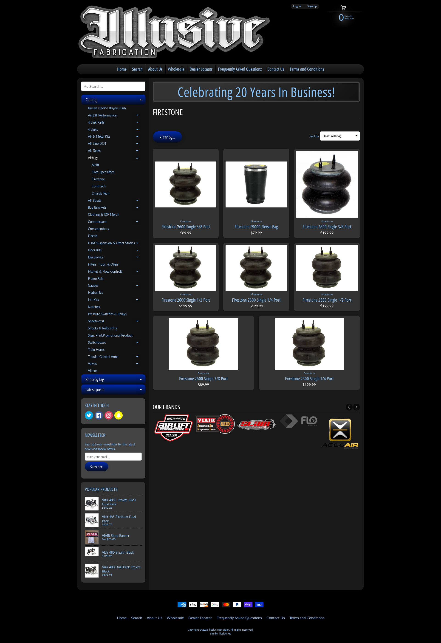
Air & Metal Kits (115, 137)
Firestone (98, 179)
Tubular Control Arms (115, 357)
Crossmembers (98, 229)
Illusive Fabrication (219, 629)
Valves (115, 364)
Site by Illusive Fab (220, 633)
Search (137, 69)
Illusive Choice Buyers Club (107, 108)
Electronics (115, 258)
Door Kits (115, 251)
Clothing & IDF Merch (103, 214)
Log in (297, 6)
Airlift (95, 165)
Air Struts (115, 201)
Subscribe (96, 466)
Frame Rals (95, 278)
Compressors (115, 222)
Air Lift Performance (115, 116)
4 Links (115, 130)
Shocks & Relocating (102, 328)
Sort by (314, 136)
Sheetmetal (115, 322)
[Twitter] (89, 415)
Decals (92, 236)
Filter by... (167, 137)
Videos (92, 371)
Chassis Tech (100, 193)
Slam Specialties (103, 172)
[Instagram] (109, 415)
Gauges (115, 286)
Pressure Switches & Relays (107, 314)
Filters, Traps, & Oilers (103, 264)
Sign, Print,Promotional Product (110, 335)
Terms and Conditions (307, 69)
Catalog (115, 100)
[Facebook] (99, 415)
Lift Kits (115, 300)
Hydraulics (95, 293)
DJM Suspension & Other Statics (115, 244)
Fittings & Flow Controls (115, 272)
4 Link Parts (115, 123)
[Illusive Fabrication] (174, 32)
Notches (94, 307)
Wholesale (176, 69)
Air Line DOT (115, 144)
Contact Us (275, 69)
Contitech (99, 186)
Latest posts (115, 390)
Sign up (312, 6)
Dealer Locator (201, 69)
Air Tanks (115, 151)
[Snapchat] (118, 415)
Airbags (115, 158)
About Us (155, 69)
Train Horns (96, 349)
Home (122, 69)
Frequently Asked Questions (240, 69)
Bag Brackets (115, 208)
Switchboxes (115, 343)
